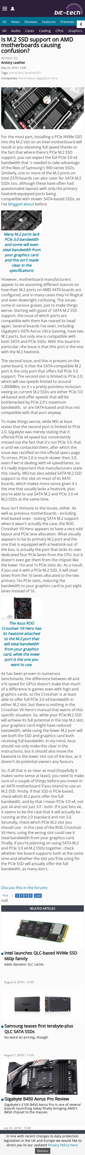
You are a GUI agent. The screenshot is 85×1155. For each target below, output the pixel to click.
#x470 (36, 73)
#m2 (21, 73)
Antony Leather (13, 62)
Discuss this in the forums (24, 887)
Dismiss (42, 1151)
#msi (54, 78)
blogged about (21, 204)
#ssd (28, 73)
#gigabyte (43, 78)
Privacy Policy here (62, 1145)
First (5, 895)
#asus (31, 78)
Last (38, 895)
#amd (13, 73)
